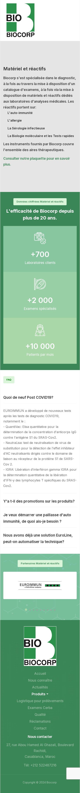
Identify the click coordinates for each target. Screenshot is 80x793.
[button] (26, 610)
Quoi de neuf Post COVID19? (28, 397)
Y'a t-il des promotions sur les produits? (39, 501)
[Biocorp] (20, 20)
